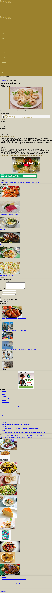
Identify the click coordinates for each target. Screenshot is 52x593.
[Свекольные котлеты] (8, 449)
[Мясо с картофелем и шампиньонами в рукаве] (8, 472)
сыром (29, 437)
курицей (25, 435)
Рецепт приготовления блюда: (9, 116)
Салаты (3, 38)
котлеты (22, 435)
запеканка (20, 435)
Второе (3, 33)
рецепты (14, 437)
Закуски (3, 52)
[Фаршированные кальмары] (10, 273)
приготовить (43, 435)
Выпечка (3, 43)
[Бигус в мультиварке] (7, 563)
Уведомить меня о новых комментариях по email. (10, 297)
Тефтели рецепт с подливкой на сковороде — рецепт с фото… (14, 318)
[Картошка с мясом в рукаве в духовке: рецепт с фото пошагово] (10, 258)
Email (1, 292)
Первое (3, 28)
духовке (16, 435)
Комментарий (3, 288)
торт (31, 437)
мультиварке (29, 435)
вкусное (1, 435)
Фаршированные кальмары (7, 275)
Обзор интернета (7, 66)
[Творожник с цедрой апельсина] (8, 517)
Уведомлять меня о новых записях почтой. (9, 299)
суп (26, 437)
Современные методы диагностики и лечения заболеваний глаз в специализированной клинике (20, 359)
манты (1, 179)
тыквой (6, 179)
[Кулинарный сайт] (5, 2)
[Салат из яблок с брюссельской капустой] (8, 495)
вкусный (7, 435)
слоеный (24, 437)
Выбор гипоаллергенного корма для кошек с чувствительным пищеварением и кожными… (19, 368)
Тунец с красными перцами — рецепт (9, 214)
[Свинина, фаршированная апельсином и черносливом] (10, 242)
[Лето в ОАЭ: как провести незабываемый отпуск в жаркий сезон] (7, 329)
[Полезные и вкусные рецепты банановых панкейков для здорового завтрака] (7, 529)
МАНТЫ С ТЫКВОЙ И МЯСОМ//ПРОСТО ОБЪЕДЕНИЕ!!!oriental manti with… (18, 117)
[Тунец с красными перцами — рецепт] (10, 212)
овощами (33, 435)
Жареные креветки (4, 198)
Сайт (1, 294)
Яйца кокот (2, 229)
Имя (1, 290)
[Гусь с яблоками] (10, 574)
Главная (1, 80)
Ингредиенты (6, 115)
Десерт (3, 47)
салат (18, 437)
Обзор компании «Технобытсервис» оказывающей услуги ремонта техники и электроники (19, 349)
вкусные (4, 435)
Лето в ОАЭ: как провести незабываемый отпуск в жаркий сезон (14, 330)
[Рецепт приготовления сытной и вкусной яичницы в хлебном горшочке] (10, 483)
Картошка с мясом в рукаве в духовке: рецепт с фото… (13, 260)
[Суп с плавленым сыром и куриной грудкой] (8, 506)
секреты (22, 437)
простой (7, 437)
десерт (14, 435)
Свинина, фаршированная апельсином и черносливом (13, 244)
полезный (38, 435)
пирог (35, 435)
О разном (4, 62)
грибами (11, 435)
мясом (4, 179)
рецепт (11, 437)
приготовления (3, 437)
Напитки (3, 57)
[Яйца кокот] (10, 227)
